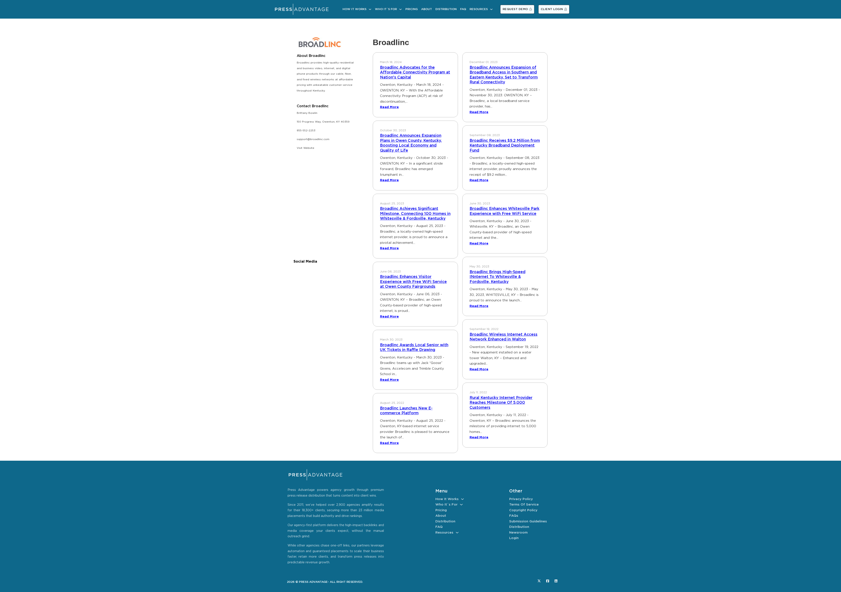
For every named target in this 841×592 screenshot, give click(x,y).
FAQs (513, 515)
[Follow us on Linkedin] (556, 581)
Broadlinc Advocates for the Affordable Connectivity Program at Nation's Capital (415, 72)
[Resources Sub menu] (491, 9)
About (426, 9)
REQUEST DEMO (515, 9)
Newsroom (518, 532)
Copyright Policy (523, 510)
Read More (389, 107)
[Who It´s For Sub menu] (400, 9)
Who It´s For (386, 9)
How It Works (354, 9)
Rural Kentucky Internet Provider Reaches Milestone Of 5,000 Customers (501, 402)
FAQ (463, 9)
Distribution (446, 9)
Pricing (411, 9)
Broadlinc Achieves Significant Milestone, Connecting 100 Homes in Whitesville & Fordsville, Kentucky (415, 213)
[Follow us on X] (539, 581)
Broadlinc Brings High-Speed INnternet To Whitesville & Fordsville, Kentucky (497, 277)
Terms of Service (524, 504)
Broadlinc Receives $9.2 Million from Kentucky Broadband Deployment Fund (505, 145)
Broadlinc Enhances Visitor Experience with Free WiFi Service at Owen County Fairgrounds (413, 281)
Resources (479, 9)
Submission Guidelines (528, 521)
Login (514, 538)
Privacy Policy (521, 499)
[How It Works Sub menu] (370, 9)
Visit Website (305, 148)
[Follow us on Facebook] (547, 581)
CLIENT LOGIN (552, 9)
